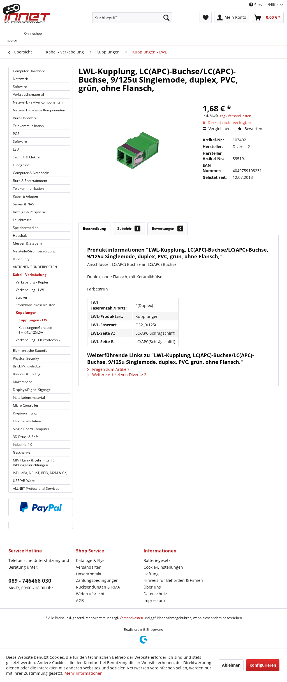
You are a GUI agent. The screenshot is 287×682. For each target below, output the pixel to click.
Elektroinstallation (27, 421)
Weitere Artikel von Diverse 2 (118, 374)
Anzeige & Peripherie (29, 212)
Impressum (154, 600)
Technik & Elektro (26, 157)
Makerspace (22, 381)
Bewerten (252, 128)
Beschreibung (94, 228)
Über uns (152, 587)
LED (16, 149)
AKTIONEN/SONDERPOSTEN (35, 266)
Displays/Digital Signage (32, 389)
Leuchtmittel (22, 219)
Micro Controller (25, 405)
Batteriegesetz (157, 560)
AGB (80, 600)
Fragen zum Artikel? (110, 369)
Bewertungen (166, 228)
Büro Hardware (25, 118)
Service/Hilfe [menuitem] (266, 4)
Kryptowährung (25, 413)
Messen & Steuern (27, 243)
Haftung (151, 573)
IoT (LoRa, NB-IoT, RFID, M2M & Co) (40, 472)
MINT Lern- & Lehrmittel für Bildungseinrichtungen (34, 462)
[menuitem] (132, 17)
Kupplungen (26, 312)
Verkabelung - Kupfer (32, 282)
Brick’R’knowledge (27, 366)
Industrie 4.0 (22, 444)
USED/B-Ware (24, 480)
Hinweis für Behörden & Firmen (173, 580)
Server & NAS (23, 204)
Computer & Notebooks (31, 172)
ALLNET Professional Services (36, 488)
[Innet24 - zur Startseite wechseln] (26, 13)
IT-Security (21, 259)
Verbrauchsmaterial (28, 94)
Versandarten (88, 567)
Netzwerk (20, 78)
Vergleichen (219, 128)
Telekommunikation (28, 125)
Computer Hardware (29, 71)
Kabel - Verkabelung (30, 274)
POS (16, 133)
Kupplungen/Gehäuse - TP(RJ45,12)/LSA (36, 330)
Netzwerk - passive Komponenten (39, 110)
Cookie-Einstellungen (163, 567)
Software (20, 86)
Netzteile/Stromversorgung (34, 251)
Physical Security (26, 358)
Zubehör (127, 228)
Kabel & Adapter (25, 196)
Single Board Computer (31, 428)
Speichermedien (25, 227)
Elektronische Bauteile (30, 350)
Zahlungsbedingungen (97, 580)
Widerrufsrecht (90, 593)
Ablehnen (231, 665)
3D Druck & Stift (25, 436)
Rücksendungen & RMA (98, 587)
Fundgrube (21, 165)
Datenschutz (155, 593)
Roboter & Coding (26, 374)
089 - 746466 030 (29, 580)
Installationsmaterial (29, 397)
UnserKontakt (88, 573)
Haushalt (20, 235)
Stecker (21, 297)
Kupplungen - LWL (33, 320)
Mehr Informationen (83, 673)
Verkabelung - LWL (30, 289)
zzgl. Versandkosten (235, 115)
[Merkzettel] (206, 17)
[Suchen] (166, 17)
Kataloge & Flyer (91, 560)
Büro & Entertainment (30, 180)
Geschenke (21, 452)
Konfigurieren (262, 665)
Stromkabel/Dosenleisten (35, 305)
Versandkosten (131, 617)
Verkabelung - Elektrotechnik (38, 340)
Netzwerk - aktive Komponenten (38, 102)
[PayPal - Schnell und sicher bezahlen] (40, 507)
